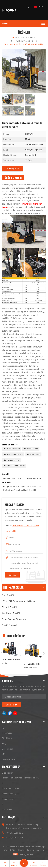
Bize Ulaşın (11, 168)
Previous (1, 653)
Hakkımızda (7, 732)
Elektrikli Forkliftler (10, 607)
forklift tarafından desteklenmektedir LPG (20, 777)
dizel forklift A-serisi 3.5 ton (11, 661)
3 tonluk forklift (13, 448)
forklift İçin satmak (10, 788)
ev (3, 728)
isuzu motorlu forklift (16, 465)
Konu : (22, 528)
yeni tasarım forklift (15, 454)
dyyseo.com (38, 850)
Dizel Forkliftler (26, 37)
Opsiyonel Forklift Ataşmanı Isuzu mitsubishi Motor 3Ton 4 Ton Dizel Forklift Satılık (22, 488)
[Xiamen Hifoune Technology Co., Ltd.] (9, 10)
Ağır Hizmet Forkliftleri (12, 613)
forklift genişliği (9, 793)
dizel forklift (35, 454)
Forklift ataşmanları (10, 625)
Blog (4, 743)
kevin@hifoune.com (14, 837)
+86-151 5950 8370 (14, 832)
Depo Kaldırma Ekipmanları (14, 619)
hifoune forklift (13, 460)
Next (44, 653)
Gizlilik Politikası (9, 759)
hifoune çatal (32, 448)
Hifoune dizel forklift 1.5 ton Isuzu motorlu (22, 478)
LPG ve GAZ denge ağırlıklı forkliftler (18, 601)
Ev (16, 37)
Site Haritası (7, 748)
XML (4, 754)
